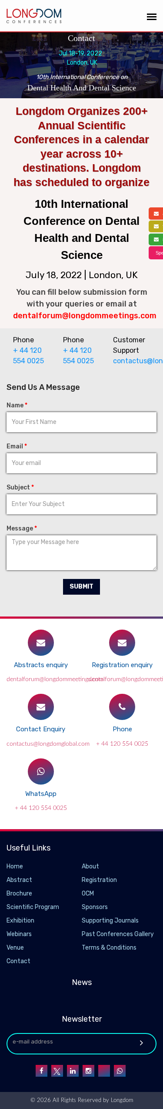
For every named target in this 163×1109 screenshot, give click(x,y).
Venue (15, 947)
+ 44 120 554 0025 (122, 744)
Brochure (19, 893)
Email (17, 446)
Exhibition (20, 920)
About (90, 866)
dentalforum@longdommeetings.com (55, 679)
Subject (20, 487)
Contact (18, 961)
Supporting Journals (110, 920)
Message (22, 528)
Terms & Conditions (109, 947)
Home (15, 866)
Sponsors (95, 907)
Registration (99, 880)
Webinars (19, 934)
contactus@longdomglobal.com (131, 361)
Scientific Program (33, 907)
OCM (88, 893)
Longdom (121, 1100)
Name (17, 405)
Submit (81, 586)
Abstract (19, 880)
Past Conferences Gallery (118, 934)
